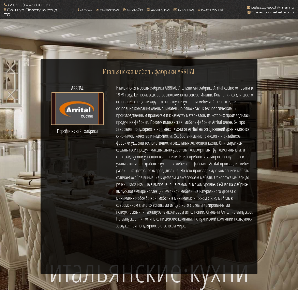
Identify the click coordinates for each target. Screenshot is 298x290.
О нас (85, 9)
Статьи (185, 9)
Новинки (109, 9)
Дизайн (134, 9)
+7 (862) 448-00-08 (28, 4)
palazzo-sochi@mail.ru (272, 7)
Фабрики (159, 9)
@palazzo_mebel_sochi (272, 12)
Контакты (211, 9)
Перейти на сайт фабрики (77, 131)
